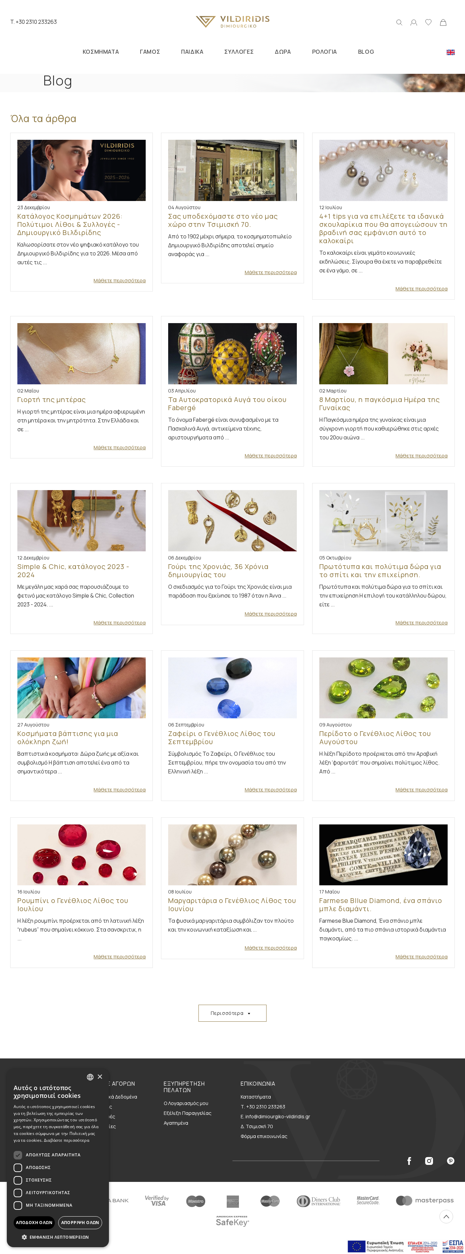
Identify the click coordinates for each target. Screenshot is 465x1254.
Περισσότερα (227, 1013)
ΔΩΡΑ (283, 51)
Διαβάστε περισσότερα (66, 1140)
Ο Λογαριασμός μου (186, 1103)
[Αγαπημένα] (428, 22)
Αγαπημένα (176, 1123)
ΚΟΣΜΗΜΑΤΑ (101, 51)
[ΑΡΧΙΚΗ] (232, 21)
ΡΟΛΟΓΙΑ (324, 51)
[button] (58, 1237)
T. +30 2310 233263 (33, 22)
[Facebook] (409, 1160)
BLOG (366, 51)
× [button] (99, 1077)
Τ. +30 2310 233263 (263, 1106)
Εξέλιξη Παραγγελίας (187, 1113)
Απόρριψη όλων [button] (80, 1222)
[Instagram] (429, 1160)
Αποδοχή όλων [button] (34, 1222)
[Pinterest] (451, 1160)
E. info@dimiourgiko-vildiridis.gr (275, 1116)
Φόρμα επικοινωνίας (264, 1136)
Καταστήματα (256, 1096)
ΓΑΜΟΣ (150, 51)
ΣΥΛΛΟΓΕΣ (239, 51)
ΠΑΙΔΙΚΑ (192, 51)
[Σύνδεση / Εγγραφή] (414, 22)
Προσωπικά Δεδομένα (112, 1096)
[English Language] (451, 51)
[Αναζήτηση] (399, 22)
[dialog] (58, 1158)
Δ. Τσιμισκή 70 (257, 1126)
